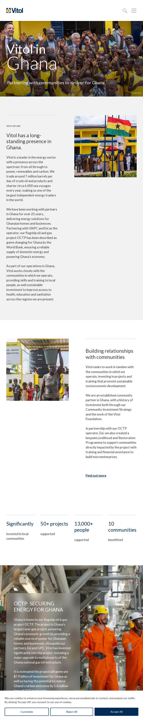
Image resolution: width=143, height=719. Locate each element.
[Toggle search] (125, 10)
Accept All (116, 711)
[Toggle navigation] (134, 10)
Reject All (71, 711)
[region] (71, 705)
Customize (26, 711)
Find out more (96, 475)
